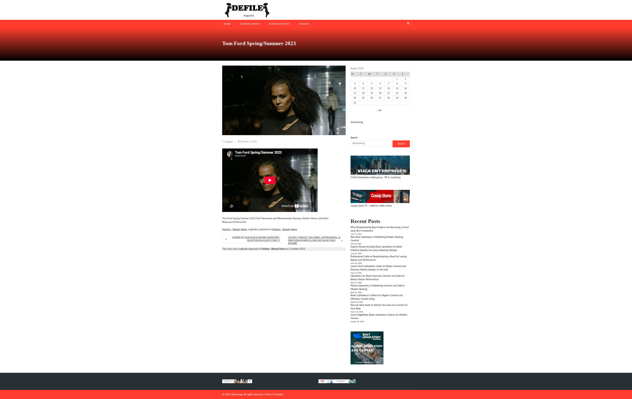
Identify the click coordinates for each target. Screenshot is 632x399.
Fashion (304, 24)
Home (227, 24)
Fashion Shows (250, 24)
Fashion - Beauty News (234, 229)
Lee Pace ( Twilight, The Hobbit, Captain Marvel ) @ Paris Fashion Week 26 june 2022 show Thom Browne (314, 240)
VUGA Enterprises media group (367, 177)
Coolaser (278, 394)
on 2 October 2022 (283, 249)
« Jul (379, 110)
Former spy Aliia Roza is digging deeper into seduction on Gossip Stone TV (256, 238)
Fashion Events (279, 24)
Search (354, 138)
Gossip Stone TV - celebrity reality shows (371, 206)
